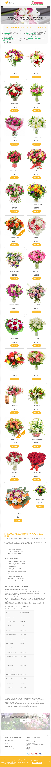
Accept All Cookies (37, 762)
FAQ (6, 742)
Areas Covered (8, 746)
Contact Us (7, 743)
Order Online (25, 720)
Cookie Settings (35, 760)
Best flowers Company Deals (11, 740)
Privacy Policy (8, 745)
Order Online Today (9, 748)
